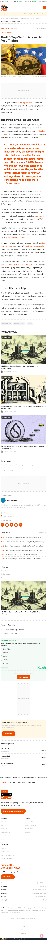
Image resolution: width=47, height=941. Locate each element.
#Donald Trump (6, 324)
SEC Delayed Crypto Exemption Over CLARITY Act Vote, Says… (24, 559)
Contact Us (4, 829)
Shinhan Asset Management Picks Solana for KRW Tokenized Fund (24, 546)
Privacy (23, 930)
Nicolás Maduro (5, 574)
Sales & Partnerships (7, 858)
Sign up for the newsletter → (13, 811)
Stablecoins (41, 777)
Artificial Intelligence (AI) (36, 14)
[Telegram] (16, 525)
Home (2, 18)
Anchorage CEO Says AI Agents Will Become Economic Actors (23, 537)
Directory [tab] (31, 782)
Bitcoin (4, 14)
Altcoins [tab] (12, 782)
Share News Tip (5, 832)
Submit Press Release (7, 855)
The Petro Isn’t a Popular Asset (13, 630)
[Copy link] (20, 525)
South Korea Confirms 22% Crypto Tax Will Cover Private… (22, 554)
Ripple (11, 470)
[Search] (40, 7)
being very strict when (25, 103)
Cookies (23, 933)
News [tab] (4, 782)
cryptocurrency (24, 466)
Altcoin (19, 14)
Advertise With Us (6, 852)
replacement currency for (35, 246)
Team (2, 825)
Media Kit (3, 848)
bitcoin (4, 466)
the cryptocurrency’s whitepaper (16, 237)
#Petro (30, 324)
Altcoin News (5, 28)
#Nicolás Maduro (19, 324)
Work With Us (5, 836)
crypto (4, 470)
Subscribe (8, 733)
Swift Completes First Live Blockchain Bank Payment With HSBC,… (24, 550)
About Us (3, 822)
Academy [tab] (21, 782)
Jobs (2, 839)
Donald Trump (5, 571)
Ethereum (11, 14)
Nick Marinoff (12, 500)
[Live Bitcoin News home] (4, 8)
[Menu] (44, 7)
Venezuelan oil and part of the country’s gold (16, 264)
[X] (2, 525)
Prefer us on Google (7, 516)
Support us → (7, 877)
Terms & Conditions (30, 825)
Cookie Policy (29, 829)
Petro (2, 577)
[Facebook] (7, 525)
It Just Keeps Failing (10, 633)
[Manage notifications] (41, 936)
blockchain (13, 466)
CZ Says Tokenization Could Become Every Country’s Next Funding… (25, 542)
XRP (25, 14)
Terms (23, 926)
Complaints (28, 832)
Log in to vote (23, 677)
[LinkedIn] (11, 525)
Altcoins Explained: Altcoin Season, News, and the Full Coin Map (22, 18)
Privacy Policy (29, 822)
